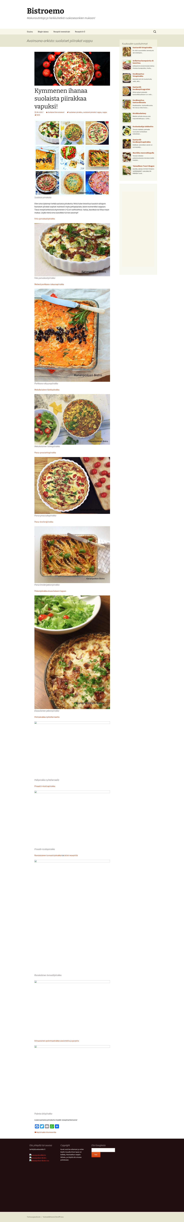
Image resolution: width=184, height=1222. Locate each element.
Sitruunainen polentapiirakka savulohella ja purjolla (56, 1040)
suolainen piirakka (75, 112)
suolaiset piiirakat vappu (92, 112)
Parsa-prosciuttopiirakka (45, 452)
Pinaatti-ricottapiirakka (44, 786)
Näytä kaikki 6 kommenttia (46, 1132)
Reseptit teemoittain (61, 31)
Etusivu (30, 31)
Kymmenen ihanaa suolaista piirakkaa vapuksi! (60, 98)
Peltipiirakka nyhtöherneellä (46, 717)
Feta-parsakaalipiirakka (44, 218)
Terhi (38, 115)
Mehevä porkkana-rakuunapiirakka (49, 284)
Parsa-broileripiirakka (43, 521)
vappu (104, 112)
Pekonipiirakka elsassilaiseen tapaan (50, 591)
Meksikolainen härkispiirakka (46, 389)
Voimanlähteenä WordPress (53, 1217)
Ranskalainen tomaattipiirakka (47, 855)
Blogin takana (43, 31)
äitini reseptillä (71, 855)
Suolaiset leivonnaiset (56, 112)
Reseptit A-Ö (80, 31)
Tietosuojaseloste (34, 1217)
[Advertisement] (138, 229)
